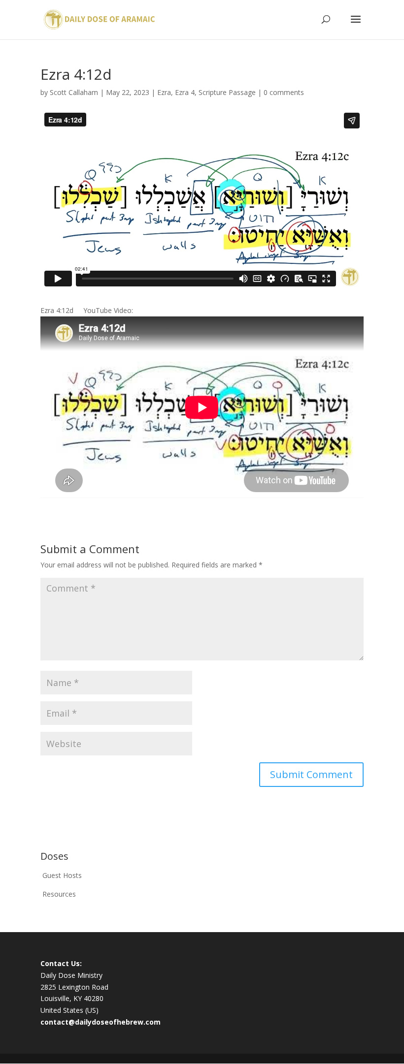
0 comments (284, 92)
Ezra (164, 92)
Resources (59, 894)
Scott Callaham (74, 92)
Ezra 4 (185, 92)
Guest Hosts (62, 875)
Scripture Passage (227, 92)
